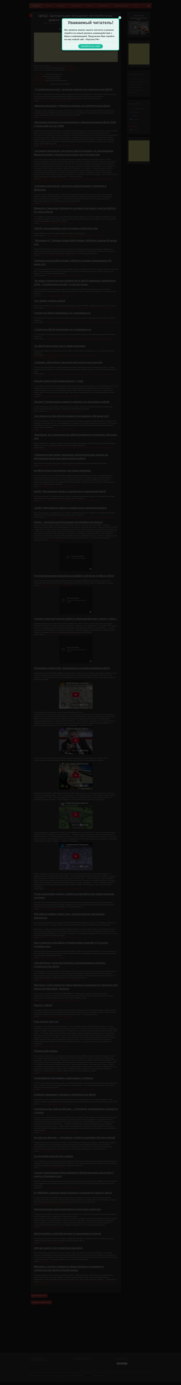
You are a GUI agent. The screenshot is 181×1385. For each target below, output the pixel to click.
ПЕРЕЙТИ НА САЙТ (90, 46)
